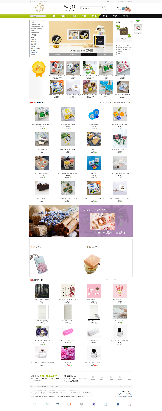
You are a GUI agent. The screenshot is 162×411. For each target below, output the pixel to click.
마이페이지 (114, 1)
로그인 (104, 1)
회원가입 (109, 1)
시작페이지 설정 (34, 1)
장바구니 (122, 1)
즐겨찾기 (46, 1)
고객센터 (41, 1)
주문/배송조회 (128, 1)
